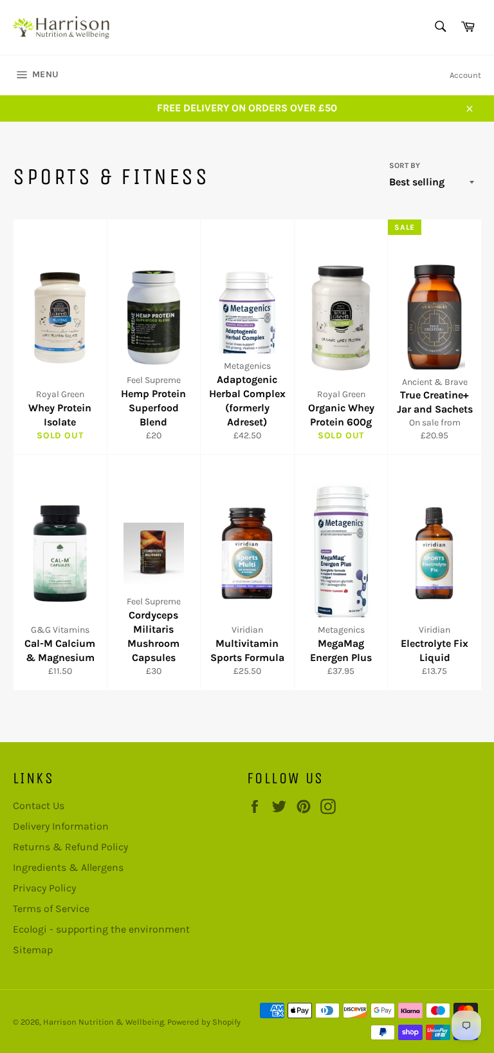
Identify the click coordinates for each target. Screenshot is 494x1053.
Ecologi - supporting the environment (101, 929)
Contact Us (38, 805)
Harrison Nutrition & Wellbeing (103, 1022)
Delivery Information (61, 826)
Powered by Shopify (204, 1022)
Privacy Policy (44, 888)
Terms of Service (51, 908)
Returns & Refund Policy (70, 847)
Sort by (404, 165)
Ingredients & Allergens (68, 867)
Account (465, 75)
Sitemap (33, 950)
